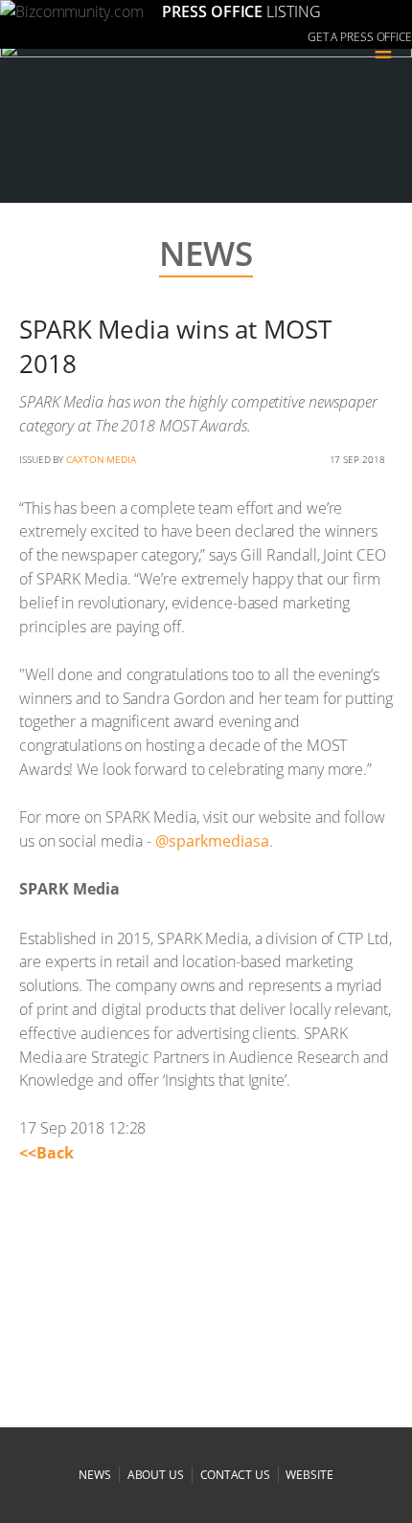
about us (155, 1475)
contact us (235, 1475)
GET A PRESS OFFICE (360, 37)
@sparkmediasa (212, 840)
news (95, 1475)
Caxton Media (101, 459)
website (309, 1475)
